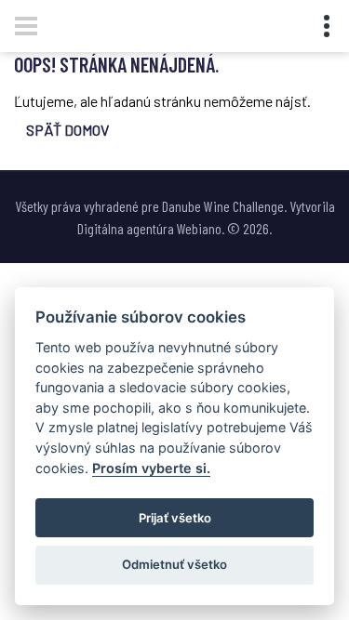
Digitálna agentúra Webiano (149, 228)
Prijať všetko (175, 517)
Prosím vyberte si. (151, 468)
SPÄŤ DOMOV (67, 130)
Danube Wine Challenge (223, 206)
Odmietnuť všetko (174, 564)
